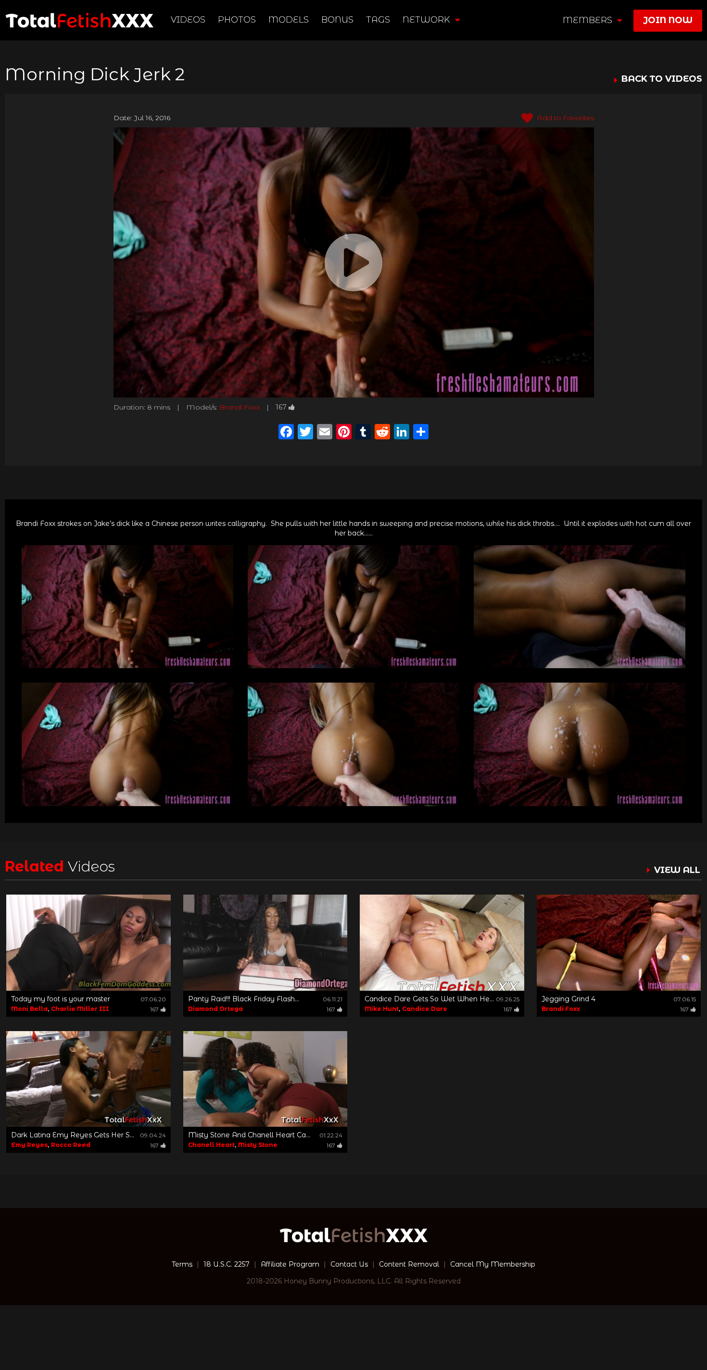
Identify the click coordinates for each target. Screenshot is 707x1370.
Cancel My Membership (492, 1264)
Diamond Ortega (215, 1008)
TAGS (378, 19)
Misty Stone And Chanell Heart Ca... (249, 1135)
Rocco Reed (70, 1144)
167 (281, 407)
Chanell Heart (211, 1144)
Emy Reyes (29, 1144)
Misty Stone (258, 1144)
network (428, 19)
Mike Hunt (382, 1008)
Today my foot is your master (60, 999)
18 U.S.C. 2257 (226, 1264)
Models (288, 19)
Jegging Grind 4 (568, 999)
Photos (237, 19)
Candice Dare (424, 1008)
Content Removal (409, 1264)
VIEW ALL (677, 870)
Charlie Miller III (80, 1008)
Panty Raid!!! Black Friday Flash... (243, 999)
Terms (182, 1264)
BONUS (337, 19)
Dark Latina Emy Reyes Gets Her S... (72, 1135)
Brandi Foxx (239, 407)
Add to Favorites (564, 117)
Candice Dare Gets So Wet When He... (429, 999)
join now (668, 20)
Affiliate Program (290, 1264)
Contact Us (349, 1264)
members (589, 20)
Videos (188, 19)
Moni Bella (29, 1008)
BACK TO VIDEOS (661, 79)
